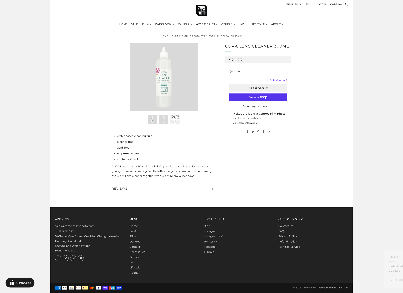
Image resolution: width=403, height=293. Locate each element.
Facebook (210, 246)
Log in (322, 4)
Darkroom (163, 24)
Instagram (211, 231)
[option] (164, 77)
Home (123, 24)
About (276, 24)
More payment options (258, 106)
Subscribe (377, 279)
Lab (241, 24)
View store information (245, 122)
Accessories (205, 24)
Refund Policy (287, 241)
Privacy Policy (287, 236)
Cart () (336, 4)
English (292, 4)
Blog (207, 226)
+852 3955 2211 (64, 231)
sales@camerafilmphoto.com (75, 226)
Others (226, 24)
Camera (184, 24)
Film (145, 24)
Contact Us (285, 226)
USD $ (308, 4)
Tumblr (209, 252)
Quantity (235, 71)
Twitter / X (210, 241)
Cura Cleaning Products (188, 36)
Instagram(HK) (214, 236)
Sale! (135, 24)
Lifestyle (258, 24)
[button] (152, 119)
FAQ (281, 231)
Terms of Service (289, 246)
